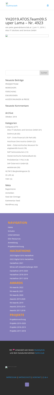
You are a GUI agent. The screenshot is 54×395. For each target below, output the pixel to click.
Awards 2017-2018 (17, 310)
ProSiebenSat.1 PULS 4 (16, 160)
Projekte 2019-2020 (18, 323)
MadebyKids (39, 350)
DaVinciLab (12, 133)
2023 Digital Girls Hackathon (22, 255)
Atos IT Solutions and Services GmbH (20, 30)
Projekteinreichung (16, 246)
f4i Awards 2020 (16, 295)
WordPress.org (11, 204)
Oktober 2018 (11, 117)
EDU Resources (14, 239)
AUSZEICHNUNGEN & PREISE (17, 99)
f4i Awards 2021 (16, 291)
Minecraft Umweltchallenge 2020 (24, 267)
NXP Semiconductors (16, 152)
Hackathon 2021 (16, 263)
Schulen (11, 231)
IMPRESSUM (11, 377)
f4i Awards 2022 (16, 287)
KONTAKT (37, 377)
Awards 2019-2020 (17, 299)
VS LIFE (8, 175)
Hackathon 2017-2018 (19, 278)
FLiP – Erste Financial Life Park (19, 137)
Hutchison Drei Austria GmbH (19, 141)
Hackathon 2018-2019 (19, 274)
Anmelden (9, 193)
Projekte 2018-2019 (18, 327)
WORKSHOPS (10, 88)
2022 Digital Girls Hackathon (22, 259)
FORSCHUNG (10, 91)
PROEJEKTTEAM (11, 84)
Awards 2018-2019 (17, 306)
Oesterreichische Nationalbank (20, 156)
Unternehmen (14, 235)
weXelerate (12, 167)
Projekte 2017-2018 (18, 331)
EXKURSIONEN (11, 95)
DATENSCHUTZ (24, 377)
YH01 (7, 179)
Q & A (45, 377)
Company (9, 127)
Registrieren (10, 189)
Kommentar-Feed (12, 200)
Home (10, 227)
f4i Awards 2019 (16, 303)
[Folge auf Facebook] (27, 385)
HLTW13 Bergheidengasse (16, 171)
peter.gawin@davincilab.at (20, 27)
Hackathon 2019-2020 (19, 271)
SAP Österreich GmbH (16, 163)
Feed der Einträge (12, 197)
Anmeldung (13, 242)
